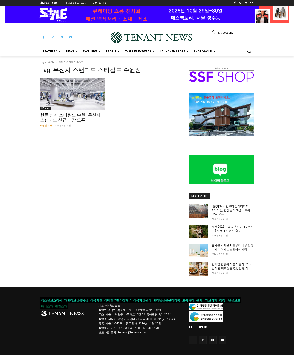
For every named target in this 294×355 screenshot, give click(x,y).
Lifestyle (45, 108)
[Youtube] (251, 3)
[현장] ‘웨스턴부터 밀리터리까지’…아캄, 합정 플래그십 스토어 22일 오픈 (231, 210)
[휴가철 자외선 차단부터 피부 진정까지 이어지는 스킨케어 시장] (198, 250)
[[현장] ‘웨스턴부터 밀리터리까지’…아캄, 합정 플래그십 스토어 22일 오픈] (198, 211)
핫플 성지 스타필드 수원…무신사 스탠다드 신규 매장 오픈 (70, 117)
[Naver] (246, 3)
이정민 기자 (46, 125)
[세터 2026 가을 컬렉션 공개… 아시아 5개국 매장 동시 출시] (198, 231)
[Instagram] (240, 3)
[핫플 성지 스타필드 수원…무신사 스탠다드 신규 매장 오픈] (72, 94)
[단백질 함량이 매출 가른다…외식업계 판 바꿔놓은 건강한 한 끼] (198, 269)
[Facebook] (235, 3)
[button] (249, 51)
